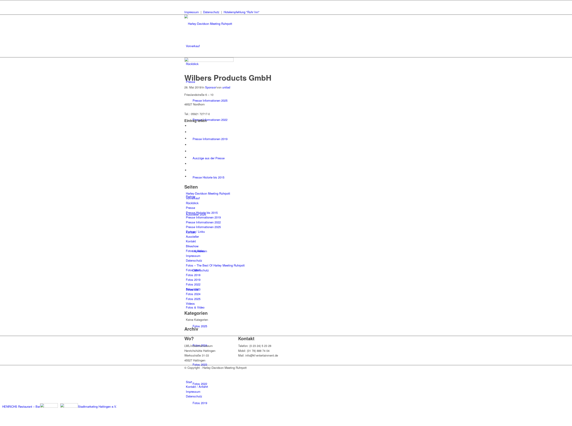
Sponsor (210, 87)
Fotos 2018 (193, 275)
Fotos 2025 (193, 299)
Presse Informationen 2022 (203, 222)
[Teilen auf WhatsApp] (190, 138)
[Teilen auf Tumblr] (190, 157)
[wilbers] (208, 61)
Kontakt (191, 241)
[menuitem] (287, 46)
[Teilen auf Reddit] (190, 170)
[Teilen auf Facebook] (190, 126)
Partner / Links (195, 231)
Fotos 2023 (193, 289)
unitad (226, 87)
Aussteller (192, 236)
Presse (190, 208)
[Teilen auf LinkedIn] (190, 151)
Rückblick (192, 203)
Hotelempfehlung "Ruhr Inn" (241, 12)
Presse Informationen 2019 (203, 217)
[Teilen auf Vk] (190, 164)
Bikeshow (192, 246)
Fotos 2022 (193, 284)
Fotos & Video (195, 251)
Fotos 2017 (193, 270)
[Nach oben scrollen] (1, 423)
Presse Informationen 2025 (203, 227)
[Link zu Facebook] (187, 2)
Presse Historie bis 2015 (202, 212)
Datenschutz (211, 12)
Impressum (191, 12)
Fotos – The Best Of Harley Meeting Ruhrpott (215, 265)
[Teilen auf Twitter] (190, 132)
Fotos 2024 (193, 294)
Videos (190, 303)
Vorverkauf (193, 198)
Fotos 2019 (193, 279)
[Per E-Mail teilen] (190, 176)
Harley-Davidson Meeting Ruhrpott (208, 193)
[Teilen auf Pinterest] (190, 145)
